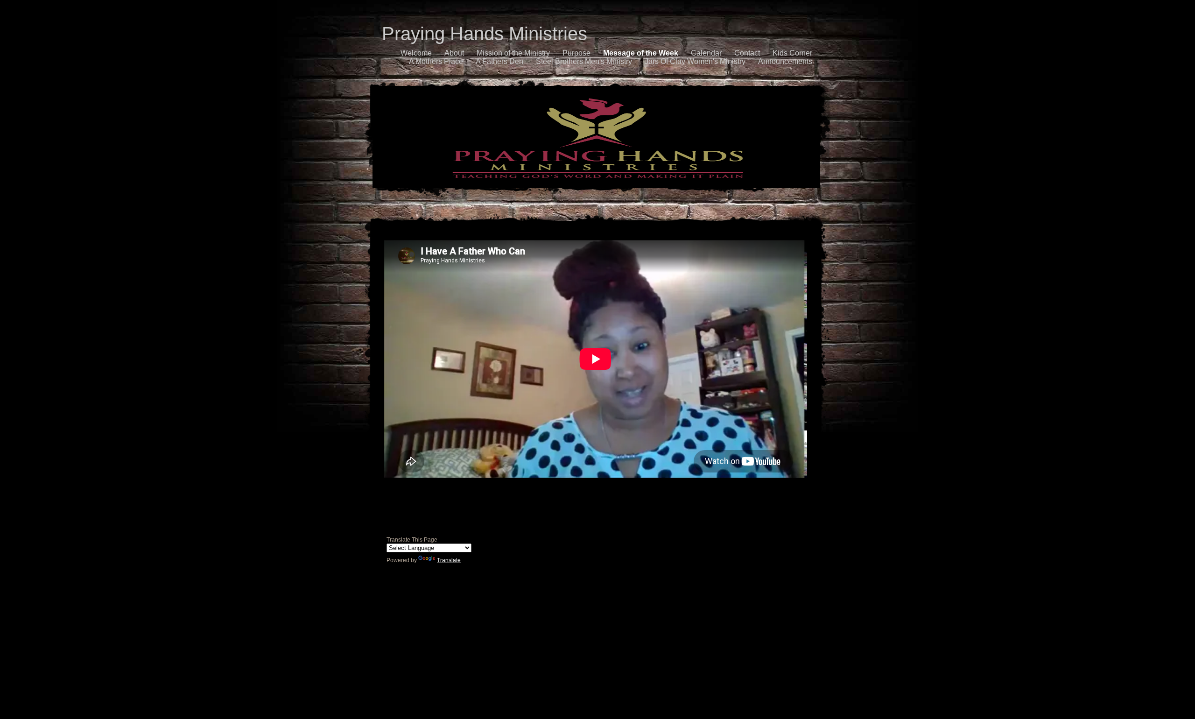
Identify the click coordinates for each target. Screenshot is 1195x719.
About (454, 53)
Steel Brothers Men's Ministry (584, 61)
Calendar (706, 53)
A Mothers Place (436, 61)
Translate (449, 560)
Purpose (576, 53)
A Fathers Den (499, 61)
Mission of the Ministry (513, 53)
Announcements (785, 61)
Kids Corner (792, 53)
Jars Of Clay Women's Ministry (695, 61)
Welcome (416, 53)
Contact (747, 53)
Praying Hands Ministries (484, 33)
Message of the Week (640, 53)
